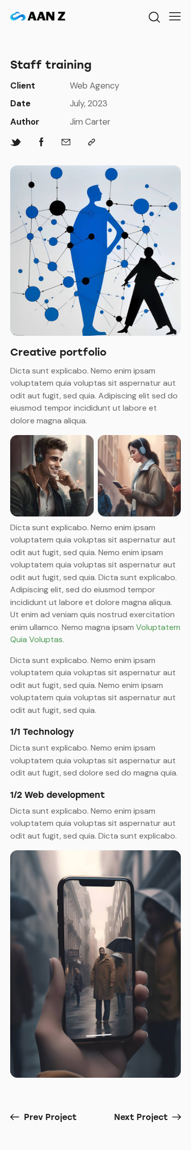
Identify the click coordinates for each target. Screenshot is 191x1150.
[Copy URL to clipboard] (91, 142)
